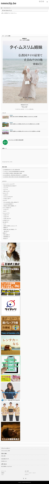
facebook (43, 1)
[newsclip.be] (8, 3)
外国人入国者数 (5, 234)
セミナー (4, 189)
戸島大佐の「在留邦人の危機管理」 (9, 205)
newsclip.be (23, 482)
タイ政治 (4, 214)
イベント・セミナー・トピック (30, 472)
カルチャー (27, 474)
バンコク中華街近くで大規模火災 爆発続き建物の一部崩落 (12, 173)
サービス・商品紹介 (6, 207)
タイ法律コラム (5, 220)
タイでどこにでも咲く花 (7, 196)
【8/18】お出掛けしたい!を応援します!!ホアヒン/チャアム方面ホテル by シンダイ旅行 (24, 123)
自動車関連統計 (5, 236)
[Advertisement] (24, 24)
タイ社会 (4, 216)
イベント (4, 187)
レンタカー (5, 209)
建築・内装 (6, 231)
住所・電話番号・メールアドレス (6, 466)
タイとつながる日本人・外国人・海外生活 (10, 202)
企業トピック (5, 191)
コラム (4, 200)
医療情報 (4, 227)
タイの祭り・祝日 (6, 198)
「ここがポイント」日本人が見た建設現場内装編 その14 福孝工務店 (13, 171)
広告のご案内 (3, 455)
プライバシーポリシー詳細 (5, 450)
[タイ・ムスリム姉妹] (24, 102)
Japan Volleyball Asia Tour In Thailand (9, 185)
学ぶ (4, 211)
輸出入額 (4, 238)
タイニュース (3, 471)
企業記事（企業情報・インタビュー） (9, 225)
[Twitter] (23, 478)
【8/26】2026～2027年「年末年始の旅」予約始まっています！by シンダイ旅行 (23, 116)
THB (8, 161)
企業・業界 (27, 471)
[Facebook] (26, 478)
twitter (41, 1)
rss (39, 1)
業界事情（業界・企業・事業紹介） (9, 229)
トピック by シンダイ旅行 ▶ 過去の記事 (15, 139)
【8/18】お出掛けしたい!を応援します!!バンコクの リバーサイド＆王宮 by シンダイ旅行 (25, 131)
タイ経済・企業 (5, 218)
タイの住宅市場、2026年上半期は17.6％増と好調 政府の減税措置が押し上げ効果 (16, 176)
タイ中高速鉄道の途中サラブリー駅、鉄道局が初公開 (11, 169)
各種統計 (2, 472)
